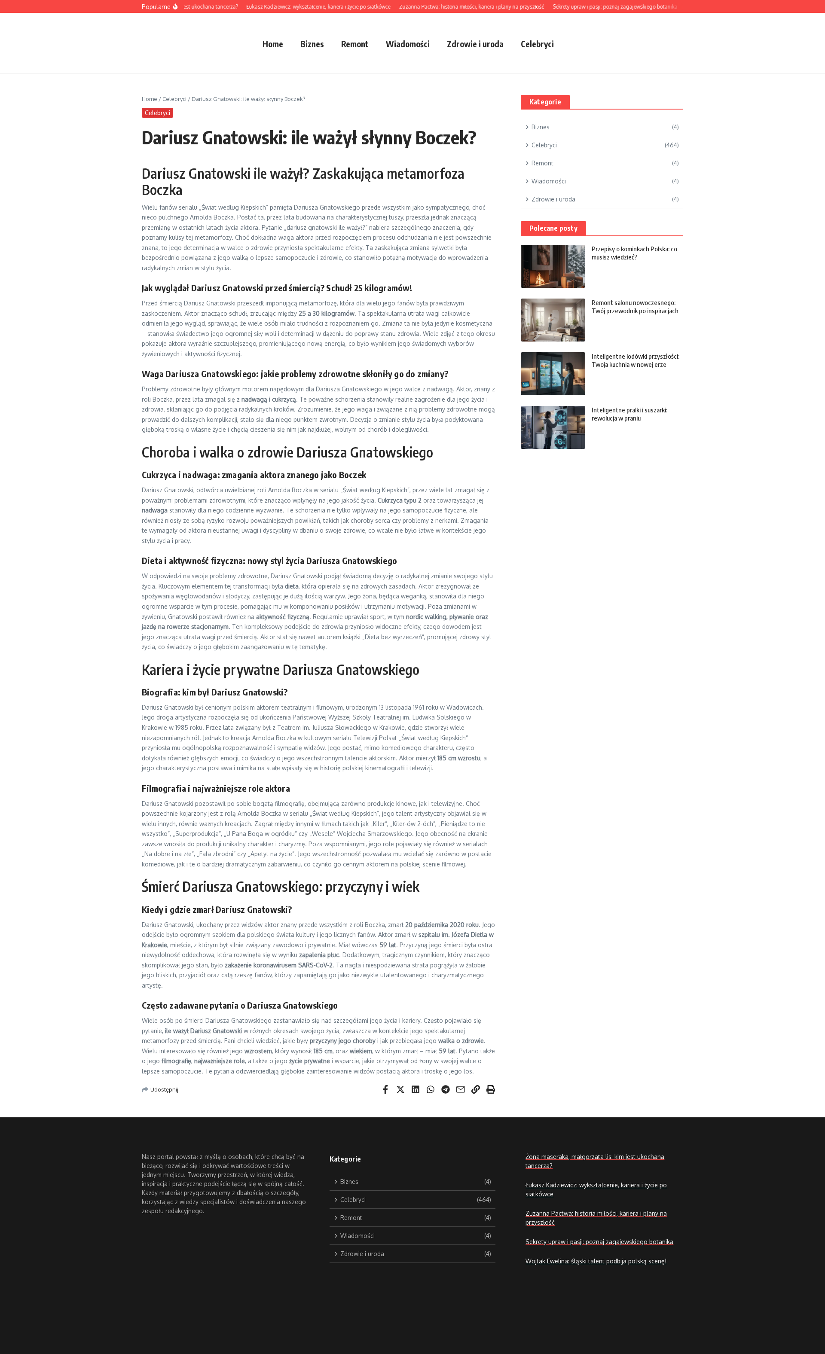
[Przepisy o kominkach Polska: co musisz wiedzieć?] (553, 266)
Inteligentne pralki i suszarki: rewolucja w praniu (629, 414)
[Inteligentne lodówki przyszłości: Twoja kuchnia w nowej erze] (553, 373)
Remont (355, 44)
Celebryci (537, 44)
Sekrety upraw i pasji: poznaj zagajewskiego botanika (599, 1241)
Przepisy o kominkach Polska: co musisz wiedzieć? (634, 253)
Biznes (312, 44)
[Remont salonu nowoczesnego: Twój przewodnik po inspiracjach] (553, 320)
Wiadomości (408, 44)
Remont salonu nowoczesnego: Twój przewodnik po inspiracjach (635, 307)
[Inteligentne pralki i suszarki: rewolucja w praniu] (553, 427)
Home (273, 44)
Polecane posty (553, 228)
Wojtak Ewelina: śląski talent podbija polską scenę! (596, 1261)
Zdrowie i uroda (475, 44)
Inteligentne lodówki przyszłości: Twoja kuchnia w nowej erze (635, 360)
